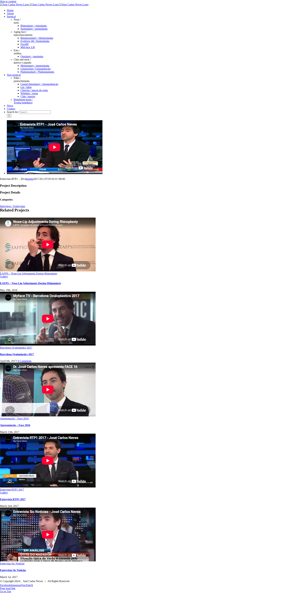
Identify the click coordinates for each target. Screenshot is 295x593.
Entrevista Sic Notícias (12, 563)
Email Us (288, 580)
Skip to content (8, 1)
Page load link (7, 588)
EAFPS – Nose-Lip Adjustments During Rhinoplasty (28, 273)
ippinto (29, 178)
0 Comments (24, 361)
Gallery (4, 276)
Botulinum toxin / (23, 101)
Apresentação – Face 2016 (14, 418)
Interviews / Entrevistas (12, 206)
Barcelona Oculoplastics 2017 (16, 347)
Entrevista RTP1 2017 (12, 489)
